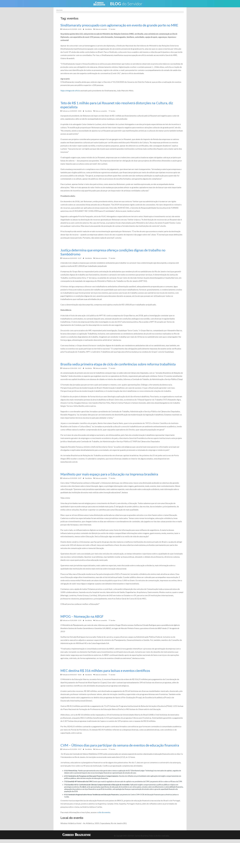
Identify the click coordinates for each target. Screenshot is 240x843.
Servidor (113, 29)
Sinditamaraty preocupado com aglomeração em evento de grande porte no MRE (119, 25)
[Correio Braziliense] (100, 3)
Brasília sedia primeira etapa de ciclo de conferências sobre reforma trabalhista (118, 364)
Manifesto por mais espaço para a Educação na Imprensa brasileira (109, 474)
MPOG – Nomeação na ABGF (82, 616)
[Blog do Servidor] (127, 3)
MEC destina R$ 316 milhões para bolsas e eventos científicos (105, 671)
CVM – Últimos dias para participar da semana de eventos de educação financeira (119, 745)
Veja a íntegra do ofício (70, 90)
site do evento (104, 812)
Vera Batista (88, 29)
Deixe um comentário (101, 29)
